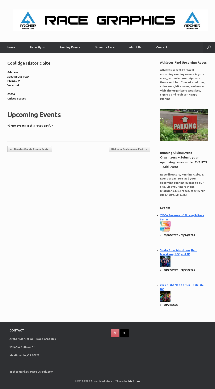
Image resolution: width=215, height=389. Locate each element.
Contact (161, 47)
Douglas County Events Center (30, 149)
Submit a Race (104, 47)
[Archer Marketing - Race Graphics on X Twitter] (124, 333)
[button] (209, 47)
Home (11, 47)
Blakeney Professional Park (129, 149)
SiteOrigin (134, 381)
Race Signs (37, 47)
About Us (135, 47)
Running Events (69, 47)
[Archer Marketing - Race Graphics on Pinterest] (115, 333)
